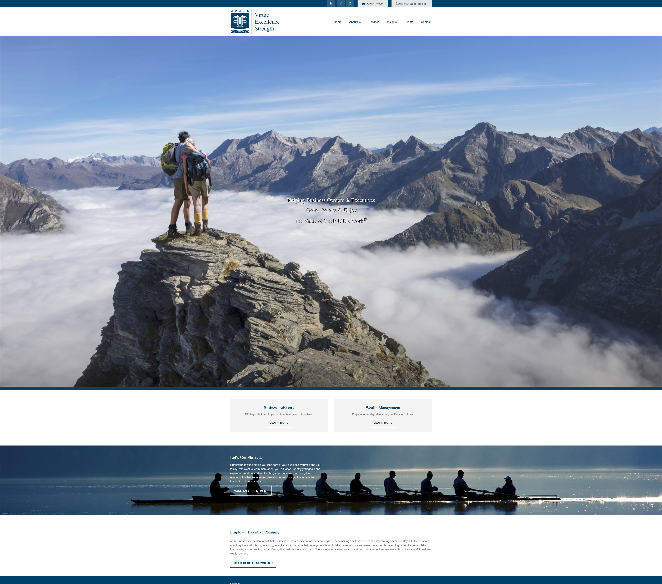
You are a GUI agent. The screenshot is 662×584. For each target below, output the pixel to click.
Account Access (375, 3)
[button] (338, 21)
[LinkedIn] (331, 3)
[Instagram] (350, 3)
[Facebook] (341, 3)
